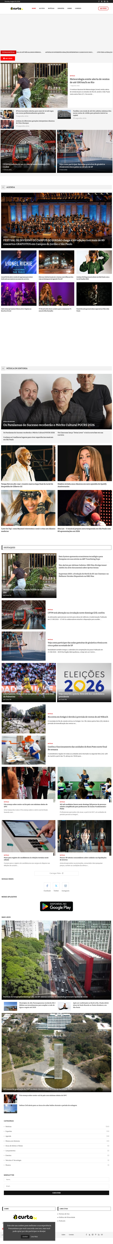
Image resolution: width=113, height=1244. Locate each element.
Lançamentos (57, 1151)
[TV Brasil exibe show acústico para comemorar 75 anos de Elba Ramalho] (56, 297)
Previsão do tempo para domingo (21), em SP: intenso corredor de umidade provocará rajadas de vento (45, 997)
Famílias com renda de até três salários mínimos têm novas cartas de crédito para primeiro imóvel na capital (92, 113)
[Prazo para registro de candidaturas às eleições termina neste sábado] (28, 844)
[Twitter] (102, 1)
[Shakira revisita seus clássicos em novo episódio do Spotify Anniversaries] (85, 466)
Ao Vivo (42, 8)
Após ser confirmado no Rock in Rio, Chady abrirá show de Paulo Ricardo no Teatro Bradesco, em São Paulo (91, 1005)
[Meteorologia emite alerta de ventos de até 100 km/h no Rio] (34, 85)
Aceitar (25, 1237)
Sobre (69, 8)
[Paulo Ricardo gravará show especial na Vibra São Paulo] (94, 297)
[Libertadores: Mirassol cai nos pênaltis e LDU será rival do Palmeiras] (29, 682)
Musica (57, 1165)
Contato (78, 8)
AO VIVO (103, 8)
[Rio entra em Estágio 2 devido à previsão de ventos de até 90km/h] (24, 718)
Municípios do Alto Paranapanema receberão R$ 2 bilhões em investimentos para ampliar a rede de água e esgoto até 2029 (37, 1005)
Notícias (51, 8)
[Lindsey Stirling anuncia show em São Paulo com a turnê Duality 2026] (94, 265)
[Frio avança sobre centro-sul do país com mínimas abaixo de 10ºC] (28, 791)
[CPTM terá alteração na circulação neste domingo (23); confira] (28, 151)
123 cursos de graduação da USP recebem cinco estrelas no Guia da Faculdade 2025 (37, 1089)
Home (34, 8)
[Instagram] (104, 1)
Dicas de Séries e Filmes (57, 1146)
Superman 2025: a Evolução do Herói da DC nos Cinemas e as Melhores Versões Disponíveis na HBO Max (84, 575)
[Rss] (107, 1)
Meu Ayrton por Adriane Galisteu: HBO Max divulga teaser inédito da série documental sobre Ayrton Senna (83, 566)
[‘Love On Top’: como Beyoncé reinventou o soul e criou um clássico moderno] (28, 511)
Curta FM (8, 595)
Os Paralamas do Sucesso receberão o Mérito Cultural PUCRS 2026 (49, 425)
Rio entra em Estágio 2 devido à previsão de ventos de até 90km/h (78, 717)
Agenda (57, 1136)
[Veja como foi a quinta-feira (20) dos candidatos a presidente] (84, 682)
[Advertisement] (56, 33)
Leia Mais (34, 1236)
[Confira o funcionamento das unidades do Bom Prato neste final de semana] (24, 750)
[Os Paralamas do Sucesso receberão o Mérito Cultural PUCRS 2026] (56, 401)
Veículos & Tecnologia (57, 1160)
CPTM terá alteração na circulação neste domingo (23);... (67, 52)
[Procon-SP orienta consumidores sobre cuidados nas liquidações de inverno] (84, 844)
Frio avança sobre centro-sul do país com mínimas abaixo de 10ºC (43, 1095)
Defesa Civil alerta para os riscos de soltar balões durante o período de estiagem (48, 1105)
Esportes (61, 8)
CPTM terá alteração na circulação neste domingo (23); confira (76, 613)
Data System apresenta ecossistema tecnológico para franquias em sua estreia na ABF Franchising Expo (81, 557)
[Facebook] (99, 1)
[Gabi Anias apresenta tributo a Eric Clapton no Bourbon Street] (19, 297)
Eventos (57, 1155)
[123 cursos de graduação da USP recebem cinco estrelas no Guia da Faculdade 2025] (56, 1052)
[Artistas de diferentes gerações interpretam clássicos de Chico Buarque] (7, 124)
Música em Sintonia (16, 368)
